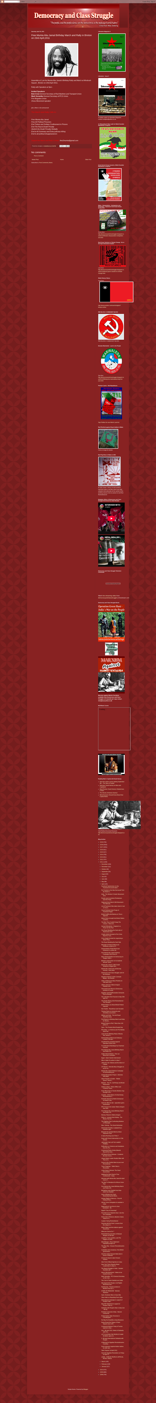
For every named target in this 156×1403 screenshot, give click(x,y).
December (105, 864)
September (105, 871)
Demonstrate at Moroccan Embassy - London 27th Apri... (112, 1038)
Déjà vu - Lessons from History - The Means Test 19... (111, 1118)
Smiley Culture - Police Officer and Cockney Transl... (111, 1087)
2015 (101, 852)
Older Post (88, 159)
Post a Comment (39, 156)
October (104, 869)
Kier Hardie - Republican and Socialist (112, 1009)
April (103, 884)
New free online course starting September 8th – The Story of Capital (112, 782)
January (104, 1366)
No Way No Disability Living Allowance (112, 1320)
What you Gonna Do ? (107, 1231)
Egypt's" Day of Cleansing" (109, 1210)
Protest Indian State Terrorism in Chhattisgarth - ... (110, 1316)
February (104, 1364)
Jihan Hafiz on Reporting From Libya (111, 1297)
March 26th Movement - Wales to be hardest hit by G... (111, 1273)
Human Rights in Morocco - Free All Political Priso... (111, 1199)
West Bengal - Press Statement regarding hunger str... (110, 1242)
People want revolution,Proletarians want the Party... (111, 898)
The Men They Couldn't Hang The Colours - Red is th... (111, 922)
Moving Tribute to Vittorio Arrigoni (110, 1115)
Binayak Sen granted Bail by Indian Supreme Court (111, 1132)
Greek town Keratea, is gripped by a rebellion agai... (111, 1128)
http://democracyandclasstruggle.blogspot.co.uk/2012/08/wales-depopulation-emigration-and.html (111, 235)
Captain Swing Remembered (109, 1221)
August (104, 874)
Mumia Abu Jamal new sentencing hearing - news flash (111, 969)
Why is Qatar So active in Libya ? (110, 1060)
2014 (101, 854)
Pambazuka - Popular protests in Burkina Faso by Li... (110, 1287)
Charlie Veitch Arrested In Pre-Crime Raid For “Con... (111, 935)
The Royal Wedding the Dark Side (111, 942)
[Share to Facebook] (66, 146)
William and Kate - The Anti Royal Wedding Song (111, 1016)
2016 (101, 849)
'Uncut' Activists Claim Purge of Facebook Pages (110, 910)
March (103, 1361)
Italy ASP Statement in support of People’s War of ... (110, 1304)
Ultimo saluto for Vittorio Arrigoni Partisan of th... (110, 985)
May (103, 881)
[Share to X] (64, 146)
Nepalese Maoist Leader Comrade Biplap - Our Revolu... (111, 977)
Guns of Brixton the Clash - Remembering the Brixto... (109, 1195)
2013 (101, 857)
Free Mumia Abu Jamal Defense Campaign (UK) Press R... (110, 953)
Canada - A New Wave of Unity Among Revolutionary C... (112, 1095)
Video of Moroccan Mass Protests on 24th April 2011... (111, 981)
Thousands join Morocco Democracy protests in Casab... (111, 989)
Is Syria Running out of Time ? (110, 1136)
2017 (101, 847)
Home (62, 159)
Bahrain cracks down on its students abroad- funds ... (111, 961)
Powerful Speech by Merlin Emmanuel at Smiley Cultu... (112, 1099)
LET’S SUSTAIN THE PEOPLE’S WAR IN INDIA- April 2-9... (112, 1335)
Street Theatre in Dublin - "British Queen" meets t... (110, 1079)
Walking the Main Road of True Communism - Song (110, 1175)
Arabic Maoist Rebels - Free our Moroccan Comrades (110, 1054)
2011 (101, 862)
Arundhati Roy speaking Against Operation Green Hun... (110, 1042)
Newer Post (35, 159)
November (105, 866)
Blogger (86, 1389)
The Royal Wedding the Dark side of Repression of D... (111, 931)
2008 (101, 1374)
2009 (101, 1372)
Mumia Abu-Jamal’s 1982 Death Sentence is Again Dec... (110, 965)
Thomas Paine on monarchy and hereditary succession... (110, 1012)
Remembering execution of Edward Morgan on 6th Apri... (111, 1234)
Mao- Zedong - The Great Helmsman (111, 1125)
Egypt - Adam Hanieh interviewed (111, 1058)
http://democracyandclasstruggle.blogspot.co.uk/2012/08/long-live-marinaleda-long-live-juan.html (111, 379)
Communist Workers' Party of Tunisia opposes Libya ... (111, 1327)
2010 (101, 1369)
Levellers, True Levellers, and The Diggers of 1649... (111, 1238)
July (103, 876)
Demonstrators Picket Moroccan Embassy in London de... (110, 949)
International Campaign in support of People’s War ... (111, 1300)
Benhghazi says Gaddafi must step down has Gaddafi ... (111, 1191)
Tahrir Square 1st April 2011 (109, 1350)
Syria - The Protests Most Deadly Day (112, 1027)
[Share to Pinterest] (68, 146)
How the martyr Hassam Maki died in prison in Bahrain (111, 1254)
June (103, 879)
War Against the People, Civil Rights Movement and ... (111, 1283)
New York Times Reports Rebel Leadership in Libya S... (110, 1265)
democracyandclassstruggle (107, 598)
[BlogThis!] (62, 146)
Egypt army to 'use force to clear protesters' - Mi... (110, 1207)
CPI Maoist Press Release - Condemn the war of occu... (112, 1155)
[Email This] (60, 146)
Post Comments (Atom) (45, 162)
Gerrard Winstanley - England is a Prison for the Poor (111, 926)
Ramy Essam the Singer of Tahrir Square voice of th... (110, 1323)
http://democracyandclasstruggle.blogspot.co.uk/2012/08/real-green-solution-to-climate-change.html (111, 271)
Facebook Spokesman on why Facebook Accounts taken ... (110, 886)
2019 (101, 842)
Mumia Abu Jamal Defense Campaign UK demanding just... (112, 1071)
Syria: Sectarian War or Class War (111, 1295)
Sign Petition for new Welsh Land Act (108, 422)
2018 (101, 844)
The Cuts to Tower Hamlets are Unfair (112, 1280)
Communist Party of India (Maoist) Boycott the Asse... (111, 1151)
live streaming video (109, 595)
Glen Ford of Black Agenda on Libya (111, 1262)
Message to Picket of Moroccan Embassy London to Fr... (110, 945)
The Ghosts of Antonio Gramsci (108, 793)
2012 (101, 859)
